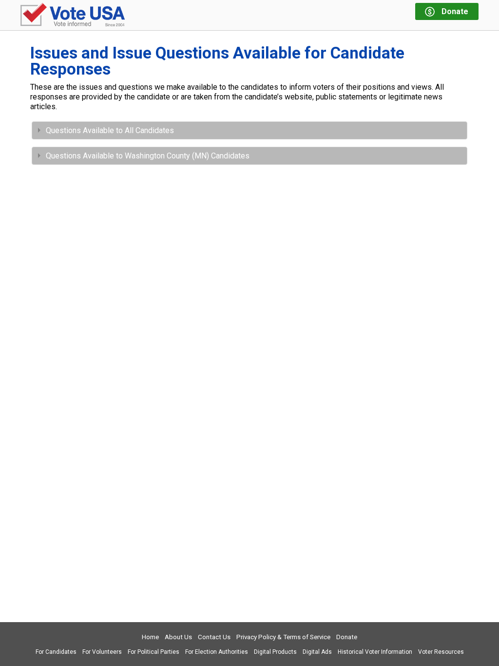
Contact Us (214, 637)
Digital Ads (317, 651)
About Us (178, 637)
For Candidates (56, 651)
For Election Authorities (216, 651)
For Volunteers (102, 651)
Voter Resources (441, 651)
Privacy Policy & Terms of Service (283, 637)
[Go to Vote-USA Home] (72, 15)
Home (150, 637)
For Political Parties (153, 651)
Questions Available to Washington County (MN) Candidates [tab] (148, 155)
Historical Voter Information (375, 651)
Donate (346, 637)
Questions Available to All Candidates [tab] (110, 130)
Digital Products (275, 651)
